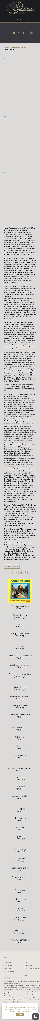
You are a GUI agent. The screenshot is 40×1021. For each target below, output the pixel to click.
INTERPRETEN (9, 965)
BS (18, 19)
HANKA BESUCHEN (11, 566)
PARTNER (8, 968)
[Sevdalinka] (20, 8)
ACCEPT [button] (20, 1014)
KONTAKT (28, 962)
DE (22, 19)
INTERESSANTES (10, 971)
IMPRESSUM (29, 965)
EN (20, 19)
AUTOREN (8, 962)
